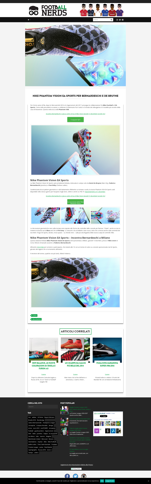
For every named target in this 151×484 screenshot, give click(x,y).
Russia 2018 (42, 450)
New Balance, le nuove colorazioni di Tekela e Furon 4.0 (43, 366)
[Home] (28, 19)
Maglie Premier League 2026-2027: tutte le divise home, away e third (80, 409)
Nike (45, 442)
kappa (46, 433)
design (51, 425)
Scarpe (34, 315)
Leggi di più (110, 481)
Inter (29, 433)
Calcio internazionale (34, 423)
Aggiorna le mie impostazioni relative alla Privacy (77, 465)
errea (30, 428)
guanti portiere (39, 431)
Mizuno (51, 439)
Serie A (49, 450)
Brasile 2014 (32, 420)
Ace (29, 417)
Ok (102, 481)
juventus (39, 433)
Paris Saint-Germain (44, 444)
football (30, 431)
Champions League (49, 423)
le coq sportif (53, 433)
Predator (54, 444)
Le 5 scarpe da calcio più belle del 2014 (75, 364)
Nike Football (52, 442)
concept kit (31, 425)
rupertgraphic (32, 450)
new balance (32, 442)
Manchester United (34, 439)
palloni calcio (32, 444)
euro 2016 (36, 428)
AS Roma (40, 417)
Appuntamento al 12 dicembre (95, 192)
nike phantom (36, 319)
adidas (34, 417)
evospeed (52, 428)
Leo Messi (31, 436)
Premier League (33, 447)
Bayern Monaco (49, 417)
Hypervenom (49, 431)
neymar (40, 442)
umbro (36, 452)
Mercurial (44, 439)
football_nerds (107, 413)
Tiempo (30, 452)
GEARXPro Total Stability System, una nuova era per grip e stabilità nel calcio (80, 440)
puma (41, 447)
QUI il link (40, 247)
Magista (48, 436)
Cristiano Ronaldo (41, 425)
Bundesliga (40, 420)
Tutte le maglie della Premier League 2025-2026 (78, 429)
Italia (34, 433)
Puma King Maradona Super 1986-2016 (107, 364)
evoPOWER (44, 428)
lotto (37, 436)
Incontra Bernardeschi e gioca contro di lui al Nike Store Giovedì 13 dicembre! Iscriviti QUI (75, 114)
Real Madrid (48, 447)
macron (42, 436)
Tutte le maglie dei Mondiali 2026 (80, 419)
